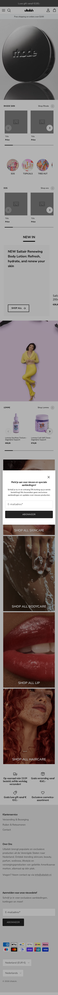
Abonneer (28, 514)
